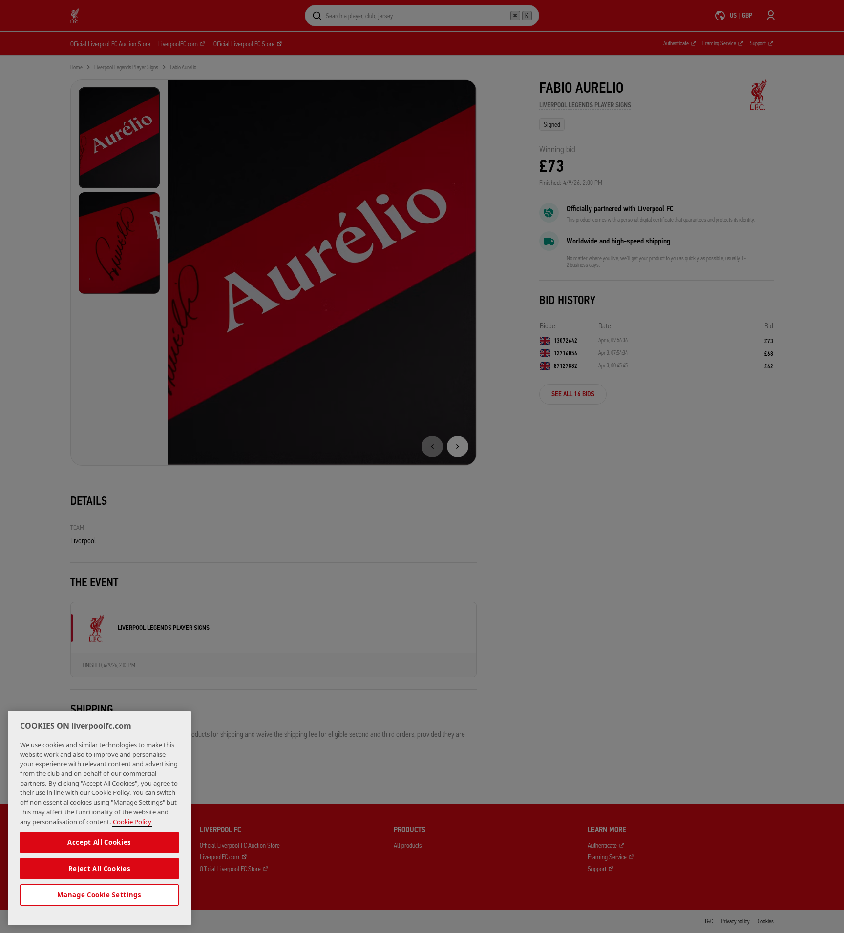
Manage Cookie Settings (99, 895)
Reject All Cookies (99, 868)
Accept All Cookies (99, 842)
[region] (99, 818)
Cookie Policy (132, 821)
